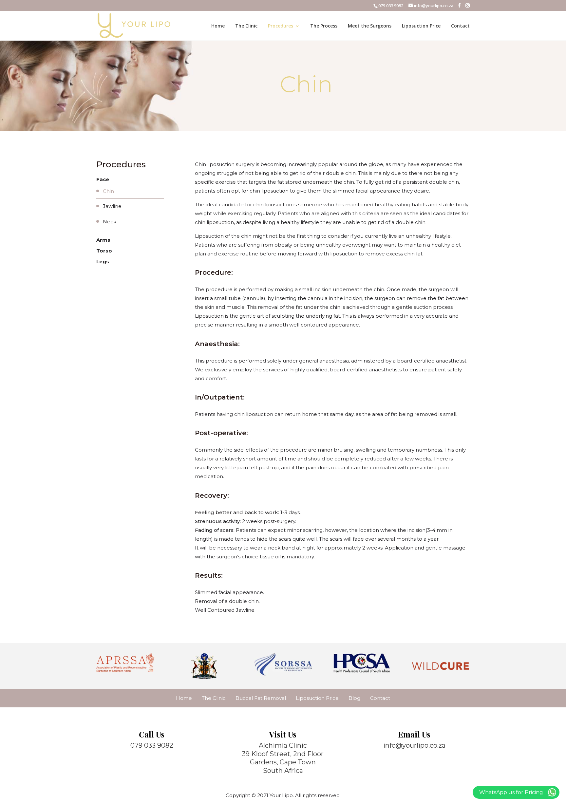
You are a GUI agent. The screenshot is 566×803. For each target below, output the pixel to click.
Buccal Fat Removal (261, 698)
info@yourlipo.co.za (414, 745)
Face (102, 179)
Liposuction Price (421, 26)
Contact (460, 26)
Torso (104, 251)
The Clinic (246, 26)
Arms (103, 240)
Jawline (112, 206)
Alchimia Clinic (283, 745)
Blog (354, 698)
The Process (323, 26)
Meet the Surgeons (369, 26)
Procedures (280, 26)
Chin (108, 191)
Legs (102, 261)
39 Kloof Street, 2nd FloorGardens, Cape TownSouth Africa (283, 762)
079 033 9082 (390, 6)
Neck (109, 221)
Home (218, 26)
